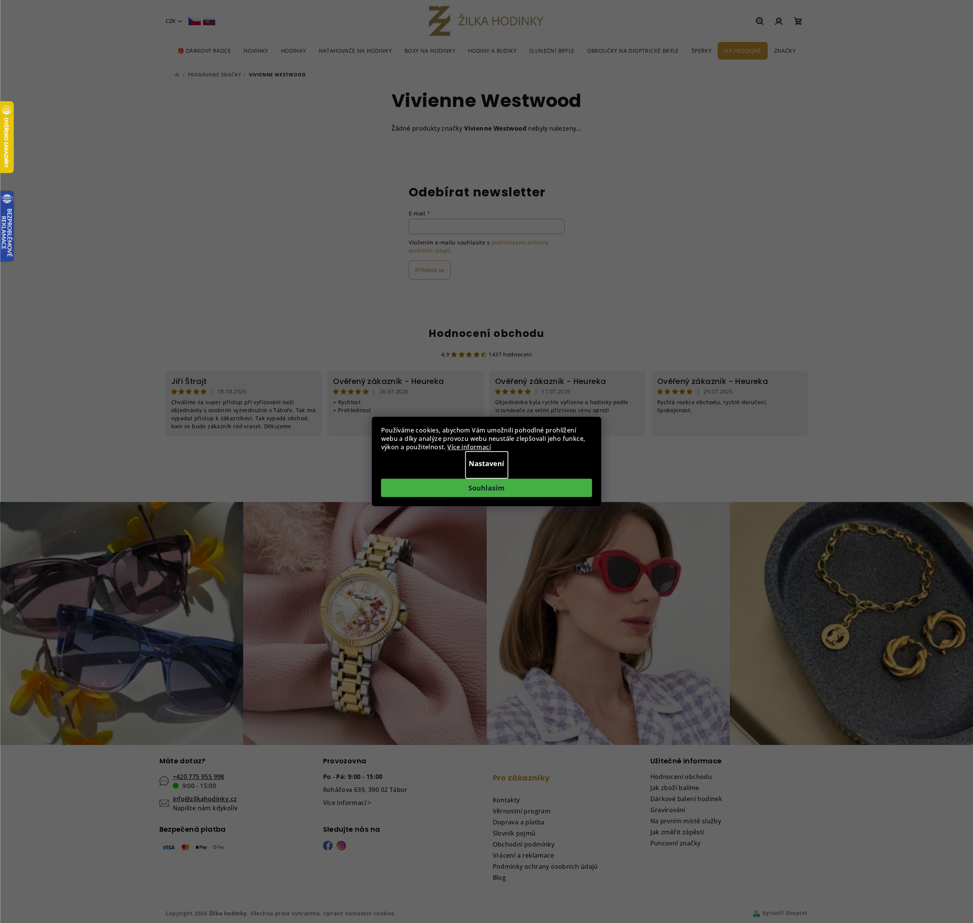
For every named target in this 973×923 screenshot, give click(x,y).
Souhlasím (486, 487)
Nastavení (486, 463)
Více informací (469, 447)
